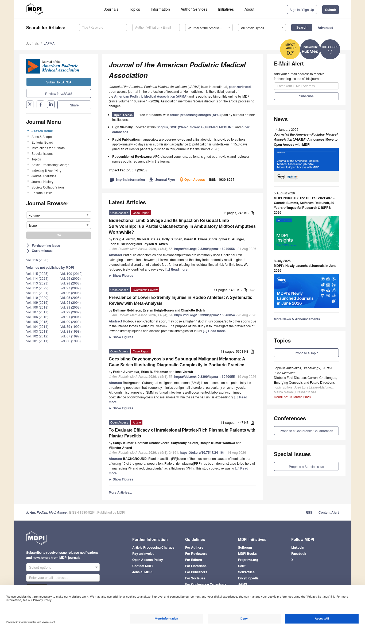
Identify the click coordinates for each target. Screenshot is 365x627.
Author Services (194, 9)
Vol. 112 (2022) (37, 288)
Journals (111, 9)
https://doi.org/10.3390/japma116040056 (204, 248)
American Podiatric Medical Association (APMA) (151, 96)
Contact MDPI (142, 565)
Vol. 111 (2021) (37, 292)
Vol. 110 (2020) (37, 297)
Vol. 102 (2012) (37, 336)
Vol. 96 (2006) (70, 292)
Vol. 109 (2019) (37, 302)
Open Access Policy (147, 559)
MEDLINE (226, 127)
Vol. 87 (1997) (70, 336)
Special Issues (42, 153)
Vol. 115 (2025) (37, 273)
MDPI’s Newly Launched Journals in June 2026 (305, 268)
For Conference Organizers (206, 584)
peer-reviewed (240, 86)
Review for (58, 93)
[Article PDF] (252, 213)
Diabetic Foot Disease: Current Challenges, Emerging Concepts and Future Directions (305, 379)
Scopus (162, 127)
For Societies (195, 578)
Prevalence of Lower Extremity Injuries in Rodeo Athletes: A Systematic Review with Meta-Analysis (180, 300)
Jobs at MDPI (142, 572)
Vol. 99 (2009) (70, 278)
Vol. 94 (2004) (70, 302)
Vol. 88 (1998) (70, 331)
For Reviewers (196, 553)
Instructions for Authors (48, 147)
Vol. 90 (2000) (70, 321)
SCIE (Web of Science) (187, 127)
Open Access (123, 115)
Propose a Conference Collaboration (306, 430)
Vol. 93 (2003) (70, 307)
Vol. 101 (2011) (37, 340)
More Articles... (120, 492)
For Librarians (196, 565)
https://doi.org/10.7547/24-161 (202, 452)
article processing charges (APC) (195, 114)
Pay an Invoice (143, 553)
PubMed (211, 127)
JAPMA (49, 43)
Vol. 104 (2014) (37, 326)
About (249, 9)
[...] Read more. (176, 269)
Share (74, 105)
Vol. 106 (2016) (37, 316)
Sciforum (245, 547)
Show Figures (121, 275)
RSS (309, 512)
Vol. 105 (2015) (37, 321)
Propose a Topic (306, 353)
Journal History (42, 181)
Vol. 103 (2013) (37, 331)
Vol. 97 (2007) (70, 288)
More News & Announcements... (298, 319)
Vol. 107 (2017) (37, 312)
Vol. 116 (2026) (37, 259)
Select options (40, 567)
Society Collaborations (48, 187)
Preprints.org (248, 559)
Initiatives (226, 9)
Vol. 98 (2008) (70, 283)
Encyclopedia (248, 578)
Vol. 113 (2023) (37, 283)
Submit (330, 9)
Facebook (298, 553)
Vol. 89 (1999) (70, 326)
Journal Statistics (44, 176)
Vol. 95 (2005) (70, 297)
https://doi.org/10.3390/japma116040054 (204, 315)
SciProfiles (246, 572)
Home (42, 130)
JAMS (242, 584)
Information (160, 9)
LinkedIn (297, 547)
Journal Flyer (162, 179)
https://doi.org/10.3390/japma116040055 (204, 376)
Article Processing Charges (153, 547)
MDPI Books (247, 553)
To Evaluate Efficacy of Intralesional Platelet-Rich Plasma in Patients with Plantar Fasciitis (182, 433)
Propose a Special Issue (306, 466)
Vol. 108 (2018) (37, 307)
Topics (134, 9)
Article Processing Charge (50, 164)
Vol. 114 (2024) (37, 278)
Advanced (325, 27)
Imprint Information (127, 179)
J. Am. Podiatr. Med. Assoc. (47, 512)
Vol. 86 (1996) (70, 340)
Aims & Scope (42, 136)
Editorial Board (42, 142)
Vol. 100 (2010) (71, 273)
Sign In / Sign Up (302, 9)
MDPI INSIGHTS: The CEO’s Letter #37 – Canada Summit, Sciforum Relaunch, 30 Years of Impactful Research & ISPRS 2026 (304, 205)
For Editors (193, 559)
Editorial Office (42, 192)
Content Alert (329, 512)
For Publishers (196, 572)
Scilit (242, 565)
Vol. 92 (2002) (70, 312)
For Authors (194, 547)
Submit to (58, 82)
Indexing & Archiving (46, 170)
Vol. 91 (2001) (70, 316)
